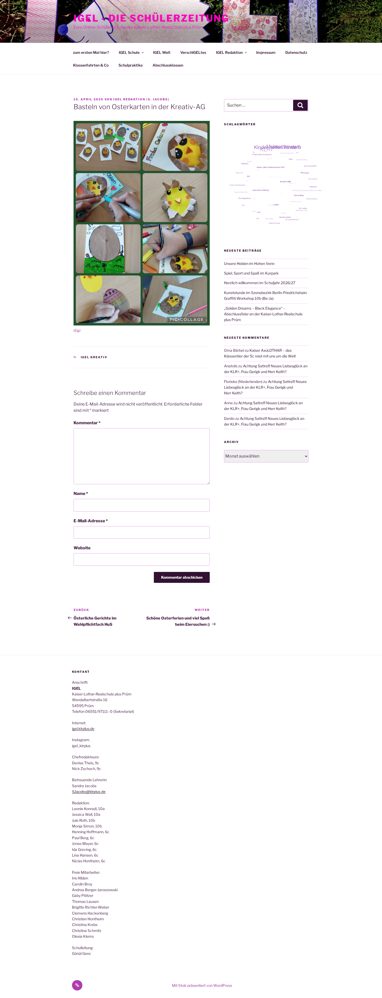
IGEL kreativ (94, 357)
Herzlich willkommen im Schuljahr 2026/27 (259, 283)
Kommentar (87, 422)
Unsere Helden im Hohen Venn (249, 263)
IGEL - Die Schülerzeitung (151, 18)
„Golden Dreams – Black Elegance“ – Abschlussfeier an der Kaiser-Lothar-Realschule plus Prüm (263, 314)
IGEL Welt (161, 52)
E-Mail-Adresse (91, 520)
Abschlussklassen (168, 65)
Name (81, 493)
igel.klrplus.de (83, 728)
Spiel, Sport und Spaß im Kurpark (251, 273)
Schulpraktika (130, 65)
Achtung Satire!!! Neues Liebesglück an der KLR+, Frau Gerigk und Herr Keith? (265, 387)
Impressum (265, 52)
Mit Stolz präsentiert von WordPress (202, 985)
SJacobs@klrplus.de (89, 792)
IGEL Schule (129, 52)
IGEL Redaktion (229, 52)
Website (82, 547)
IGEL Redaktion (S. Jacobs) (141, 99)
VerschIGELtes (193, 52)
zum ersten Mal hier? (91, 52)
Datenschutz (296, 52)
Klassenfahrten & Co (91, 65)
